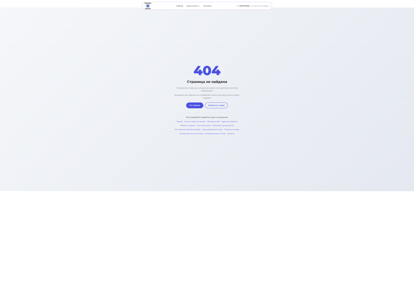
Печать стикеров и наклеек (195, 122)
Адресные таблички (229, 122)
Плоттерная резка (203, 125)
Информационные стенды (215, 134)
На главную (194, 105)
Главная (179, 6)
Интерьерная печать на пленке (191, 134)
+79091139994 (244, 6)
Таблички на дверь (187, 125)
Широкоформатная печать (212, 129)
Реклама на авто (213, 122)
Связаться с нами (216, 105)
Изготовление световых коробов (187, 129)
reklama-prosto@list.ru (261, 6)
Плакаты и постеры (231, 129)
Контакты (207, 6)
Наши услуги (193, 6)
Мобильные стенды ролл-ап (223, 125)
